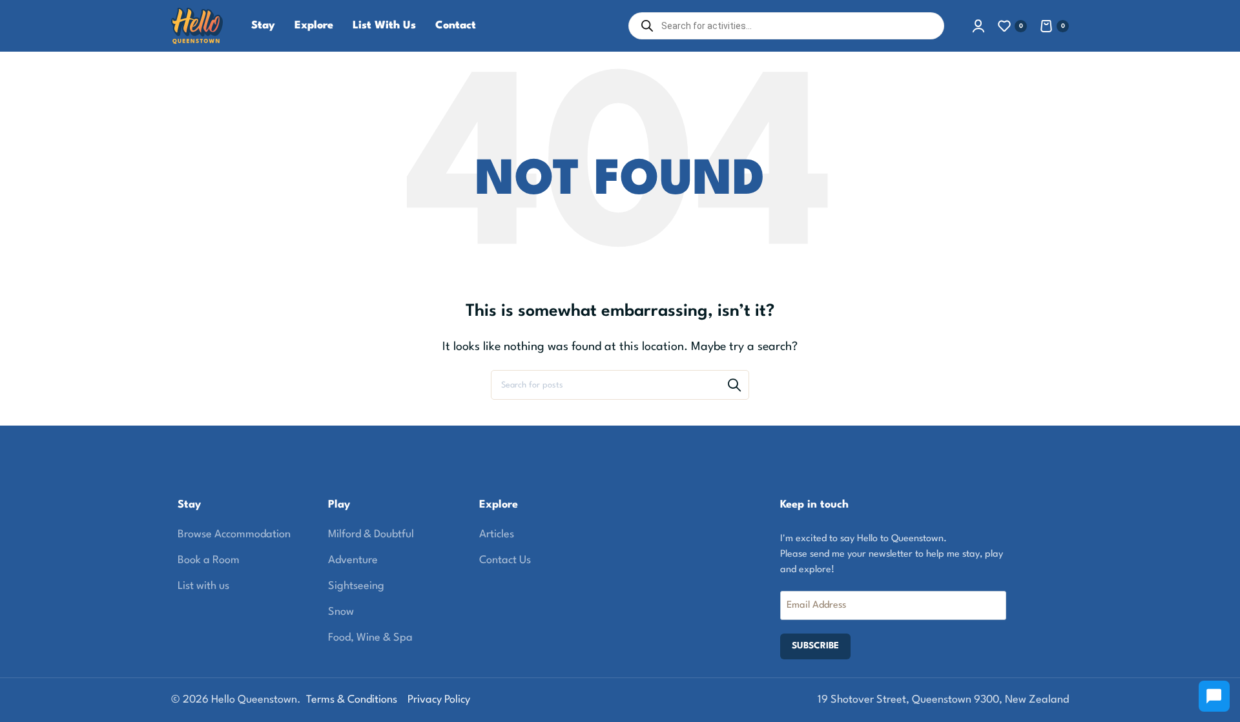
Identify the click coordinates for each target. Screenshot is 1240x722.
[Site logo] (197, 25)
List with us (203, 586)
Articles (496, 534)
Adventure (353, 560)
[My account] (978, 26)
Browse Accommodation (234, 534)
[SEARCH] (734, 385)
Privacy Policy (439, 699)
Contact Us (505, 560)
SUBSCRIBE (815, 645)
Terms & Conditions (351, 699)
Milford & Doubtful (371, 534)
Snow (341, 611)
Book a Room (209, 560)
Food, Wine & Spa (370, 637)
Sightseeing (356, 586)
